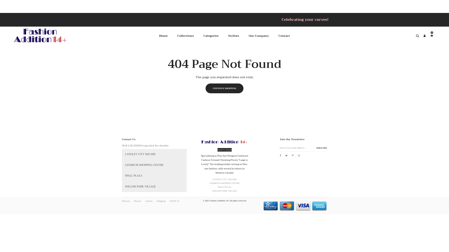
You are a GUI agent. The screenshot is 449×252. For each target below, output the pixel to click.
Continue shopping (224, 88)
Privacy (137, 201)
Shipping (161, 201)
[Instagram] (299, 155)
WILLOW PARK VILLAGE (140, 186)
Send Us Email (224, 150)
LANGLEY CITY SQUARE (140, 154)
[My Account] (424, 35)
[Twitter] (286, 155)
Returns (126, 201)
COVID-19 (174, 201)
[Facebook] (280, 155)
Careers (149, 201)
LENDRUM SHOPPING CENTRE (144, 165)
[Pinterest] (293, 155)
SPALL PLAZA (133, 175)
